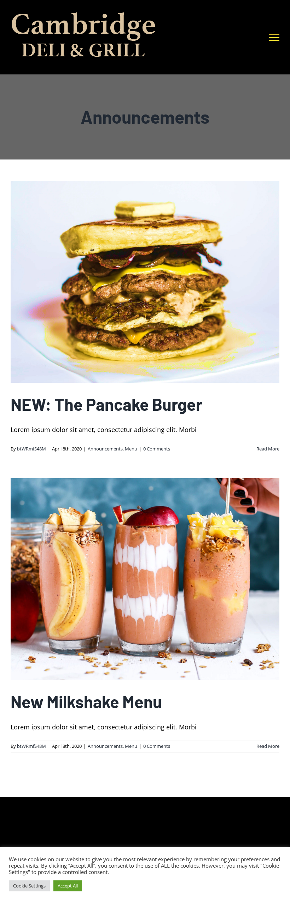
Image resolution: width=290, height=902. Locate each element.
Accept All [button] (68, 886)
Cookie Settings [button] (29, 886)
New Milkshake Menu (86, 701)
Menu (131, 449)
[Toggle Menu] (274, 37)
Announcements (105, 449)
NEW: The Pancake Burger (106, 404)
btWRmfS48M (31, 449)
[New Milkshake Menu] (145, 579)
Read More (267, 449)
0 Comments (156, 449)
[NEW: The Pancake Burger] (145, 282)
